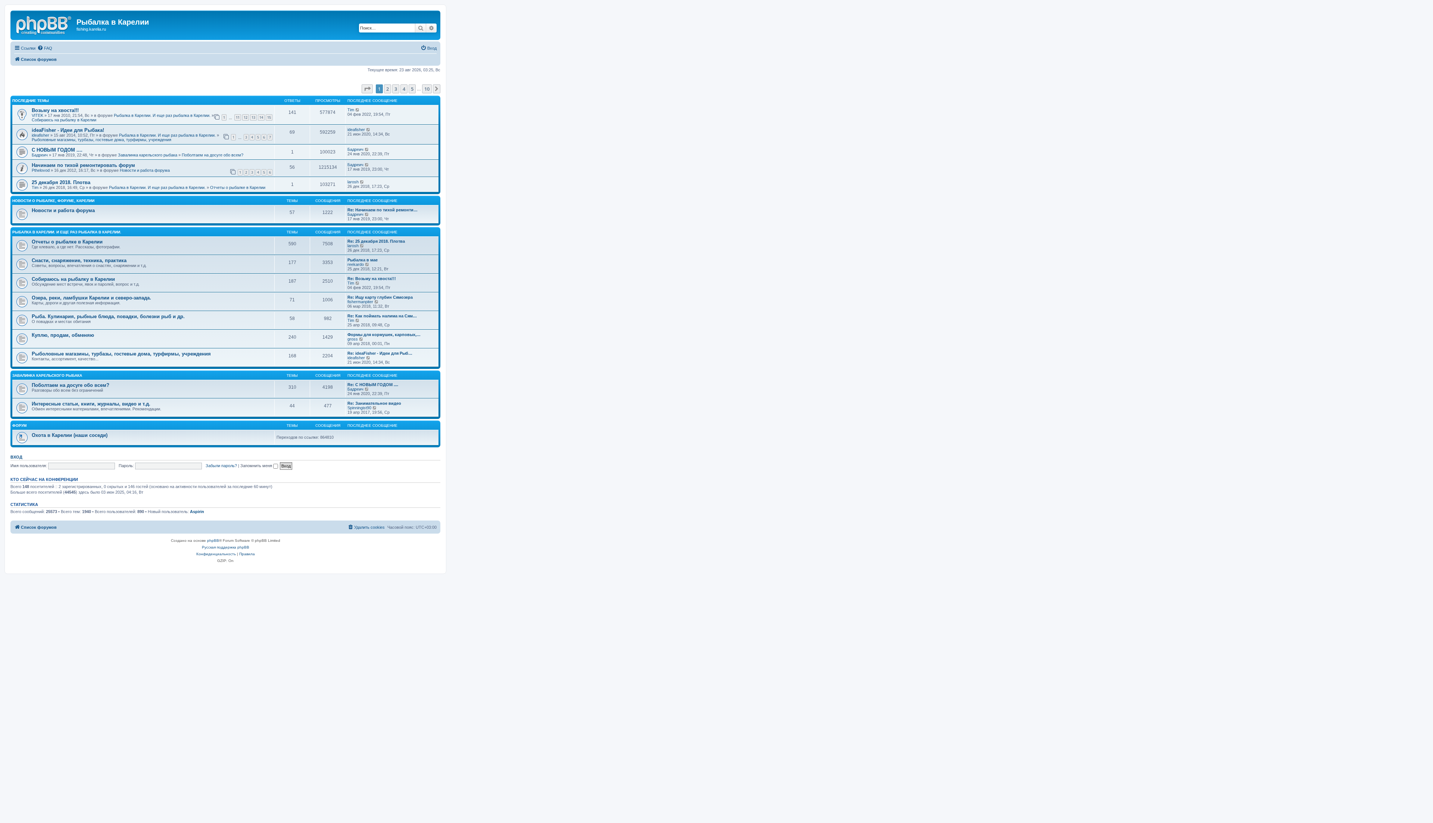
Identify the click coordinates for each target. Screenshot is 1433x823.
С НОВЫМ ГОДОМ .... (57, 150)
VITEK (37, 115)
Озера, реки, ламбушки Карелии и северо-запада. (91, 298)
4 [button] (404, 89)
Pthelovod (41, 170)
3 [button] (395, 89)
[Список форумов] (44, 24)
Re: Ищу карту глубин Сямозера (380, 297)
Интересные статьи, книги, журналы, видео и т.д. (91, 404)
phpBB (213, 540)
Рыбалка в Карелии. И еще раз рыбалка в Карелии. (162, 115)
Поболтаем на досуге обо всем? (212, 155)
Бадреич (40, 155)
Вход (16, 457)
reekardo (355, 264)
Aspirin (197, 511)
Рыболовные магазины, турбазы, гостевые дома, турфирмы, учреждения (101, 139)
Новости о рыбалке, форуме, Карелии (53, 201)
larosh (353, 182)
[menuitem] (44, 48)
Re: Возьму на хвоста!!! (371, 278)
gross (352, 339)
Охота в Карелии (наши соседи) (69, 435)
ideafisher (40, 135)
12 (245, 117)
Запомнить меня (256, 465)
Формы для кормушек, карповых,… (384, 334)
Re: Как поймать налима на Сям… (382, 316)
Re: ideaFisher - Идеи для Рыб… (379, 353)
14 (261, 117)
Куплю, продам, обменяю (63, 335)
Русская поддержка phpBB (225, 547)
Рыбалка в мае (362, 260)
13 (253, 117)
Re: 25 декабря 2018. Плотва (376, 241)
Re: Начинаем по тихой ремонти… (382, 210)
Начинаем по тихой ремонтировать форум (83, 165)
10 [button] (427, 89)
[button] (367, 88)
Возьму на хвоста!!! (55, 110)
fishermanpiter (360, 301)
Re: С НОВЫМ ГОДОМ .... (372, 384)
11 (238, 117)
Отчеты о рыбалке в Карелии (237, 187)
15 (269, 117)
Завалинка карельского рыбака (147, 155)
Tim (350, 110)
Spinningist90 (359, 408)
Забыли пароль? (221, 465)
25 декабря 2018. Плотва (61, 182)
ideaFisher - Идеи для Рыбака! (68, 130)
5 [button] (412, 89)
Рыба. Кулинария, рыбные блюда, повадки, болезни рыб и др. (108, 316)
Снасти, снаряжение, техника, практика (79, 260)
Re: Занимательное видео (374, 403)
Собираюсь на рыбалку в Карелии (64, 120)
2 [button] (387, 89)
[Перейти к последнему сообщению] (357, 110)
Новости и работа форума (145, 170)
